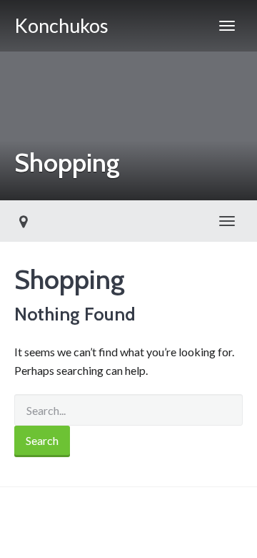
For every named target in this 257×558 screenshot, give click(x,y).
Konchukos (61, 25)
